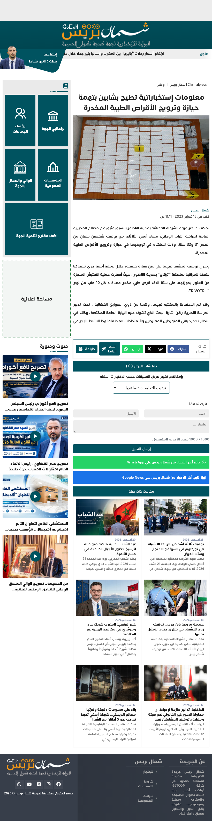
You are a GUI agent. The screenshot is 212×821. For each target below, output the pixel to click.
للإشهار (148, 771)
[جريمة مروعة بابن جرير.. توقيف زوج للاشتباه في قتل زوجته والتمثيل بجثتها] (175, 582)
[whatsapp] (19, 784)
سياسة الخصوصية (145, 798)
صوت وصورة (54, 346)
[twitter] (38, 784)
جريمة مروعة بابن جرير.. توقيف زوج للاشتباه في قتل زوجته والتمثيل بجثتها (176, 629)
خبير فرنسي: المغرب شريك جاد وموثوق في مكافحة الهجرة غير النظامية (111, 629)
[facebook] (58, 784)
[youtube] (29, 784)
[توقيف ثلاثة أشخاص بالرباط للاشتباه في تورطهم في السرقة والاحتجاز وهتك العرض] (175, 501)
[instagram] (48, 784)
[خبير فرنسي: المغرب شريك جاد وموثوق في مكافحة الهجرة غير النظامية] (107, 582)
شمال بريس (200, 210)
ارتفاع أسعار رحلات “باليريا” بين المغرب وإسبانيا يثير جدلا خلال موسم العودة (122, 53)
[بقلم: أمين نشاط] (28, 59)
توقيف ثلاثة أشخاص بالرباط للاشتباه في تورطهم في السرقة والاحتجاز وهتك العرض (176, 549)
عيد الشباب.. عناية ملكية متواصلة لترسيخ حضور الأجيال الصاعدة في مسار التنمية (110, 549)
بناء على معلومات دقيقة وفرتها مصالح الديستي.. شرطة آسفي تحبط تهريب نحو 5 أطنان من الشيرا (108, 714)
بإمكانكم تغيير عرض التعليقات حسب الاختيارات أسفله (141, 376)
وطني (160, 85)
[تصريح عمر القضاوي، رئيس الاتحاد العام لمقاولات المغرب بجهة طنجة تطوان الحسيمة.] (35, 443)
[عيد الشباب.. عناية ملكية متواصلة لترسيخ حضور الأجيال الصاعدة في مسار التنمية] (107, 501)
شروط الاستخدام (145, 783)
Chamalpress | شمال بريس (188, 85)
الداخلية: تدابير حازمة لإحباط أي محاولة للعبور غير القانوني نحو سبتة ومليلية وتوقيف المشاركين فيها (176, 714)
